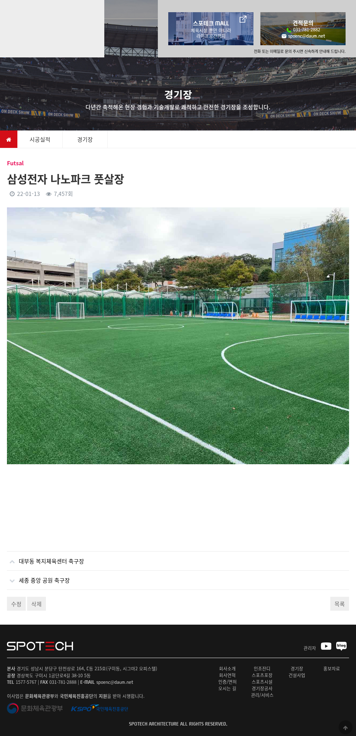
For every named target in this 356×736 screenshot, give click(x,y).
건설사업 (297, 675)
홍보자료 (331, 668)
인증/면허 (227, 681)
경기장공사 (262, 688)
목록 (339, 604)
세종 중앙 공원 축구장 (44, 580)
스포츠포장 (262, 675)
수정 (16, 604)
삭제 (36, 604)
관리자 (310, 647)
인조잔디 (262, 668)
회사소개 (227, 668)
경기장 (297, 668)
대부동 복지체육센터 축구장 (51, 561)
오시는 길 (227, 688)
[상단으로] (346, 727)
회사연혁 (227, 675)
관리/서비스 (262, 694)
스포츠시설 (262, 681)
